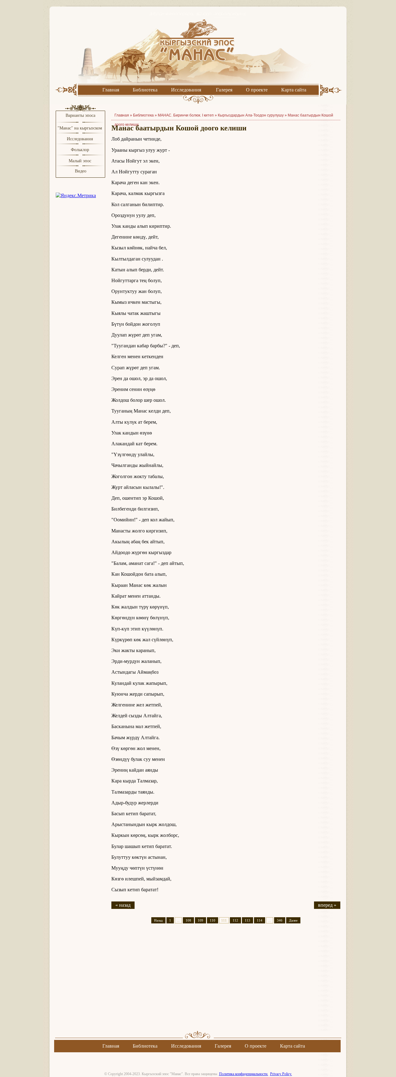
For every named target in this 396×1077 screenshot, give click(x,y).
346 (279, 920)
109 (200, 920)
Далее (293, 920)
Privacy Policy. (281, 1074)
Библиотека (145, 89)
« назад (123, 905)
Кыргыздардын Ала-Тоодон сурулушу (251, 115)
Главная (110, 89)
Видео (80, 171)
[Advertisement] (225, 982)
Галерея (224, 89)
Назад (158, 920)
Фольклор (80, 149)
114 (259, 920)
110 (212, 920)
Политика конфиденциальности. (243, 1074)
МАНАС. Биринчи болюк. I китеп (186, 115)
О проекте (257, 89)
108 (188, 920)
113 (247, 920)
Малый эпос (80, 161)
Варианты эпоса (80, 115)
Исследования (186, 89)
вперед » (327, 905)
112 (235, 920)
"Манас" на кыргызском (80, 128)
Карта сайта (293, 89)
